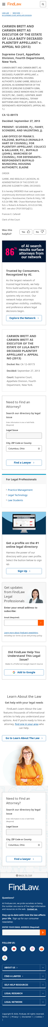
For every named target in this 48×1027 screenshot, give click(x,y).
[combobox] (24, 436)
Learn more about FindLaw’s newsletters (21, 632)
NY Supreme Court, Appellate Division (17, 15)
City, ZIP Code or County (18, 443)
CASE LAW (5, 13)
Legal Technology (17, 495)
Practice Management (20, 489)
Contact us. (32, 909)
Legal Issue (12, 430)
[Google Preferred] (4, 958)
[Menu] (3, 4)
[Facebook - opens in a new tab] (4, 948)
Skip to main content (24, 3)
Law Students (15, 500)
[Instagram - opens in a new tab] (32, 948)
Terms (5, 1016)
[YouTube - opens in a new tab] (14, 948)
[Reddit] (41, 948)
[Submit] (41, 623)
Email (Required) (11, 617)
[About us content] (43, 967)
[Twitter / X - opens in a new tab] (23, 948)
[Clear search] (39, 448)
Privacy (15, 1016)
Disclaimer (26, 1016)
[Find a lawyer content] (43, 976)
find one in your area (26, 724)
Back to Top (25, 875)
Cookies (38, 1016)
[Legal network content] (43, 1002)
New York (16, 13)
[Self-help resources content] (43, 985)
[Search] (43, 4)
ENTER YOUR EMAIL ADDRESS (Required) (20, 927)
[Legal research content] (43, 993)
